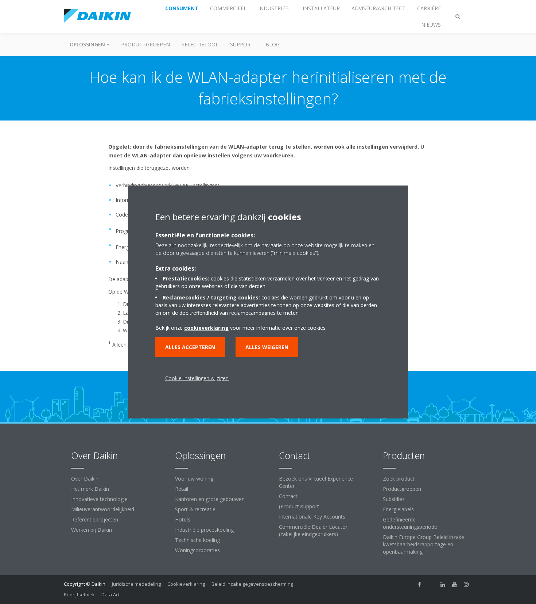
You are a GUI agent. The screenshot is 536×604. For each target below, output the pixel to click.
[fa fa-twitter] (431, 584)
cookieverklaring (206, 327)
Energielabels (398, 509)
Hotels (182, 519)
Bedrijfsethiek (79, 594)
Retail (181, 488)
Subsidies (394, 499)
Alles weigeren (266, 347)
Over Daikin (84, 478)
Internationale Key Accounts (312, 516)
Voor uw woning (194, 478)
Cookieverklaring (186, 584)
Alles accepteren (190, 347)
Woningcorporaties (197, 550)
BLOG (272, 44)
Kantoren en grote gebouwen (210, 499)
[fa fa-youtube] (455, 584)
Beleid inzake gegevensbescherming (252, 584)
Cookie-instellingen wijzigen (197, 378)
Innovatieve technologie (99, 499)
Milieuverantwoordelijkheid (102, 509)
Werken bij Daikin (91, 529)
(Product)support (299, 506)
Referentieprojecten (94, 519)
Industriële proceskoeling (204, 529)
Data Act (110, 594)
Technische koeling (197, 539)
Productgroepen (145, 44)
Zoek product (399, 478)
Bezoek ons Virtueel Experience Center (316, 482)
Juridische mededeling (136, 584)
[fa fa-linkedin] (443, 584)
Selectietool (200, 44)
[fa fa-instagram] (466, 584)
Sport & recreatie (195, 509)
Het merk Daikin (90, 488)
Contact (288, 496)
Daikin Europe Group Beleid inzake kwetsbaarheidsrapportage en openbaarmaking (423, 544)
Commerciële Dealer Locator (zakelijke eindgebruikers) (313, 530)
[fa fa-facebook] (420, 584)
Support (242, 44)
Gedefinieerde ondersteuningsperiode (410, 523)
